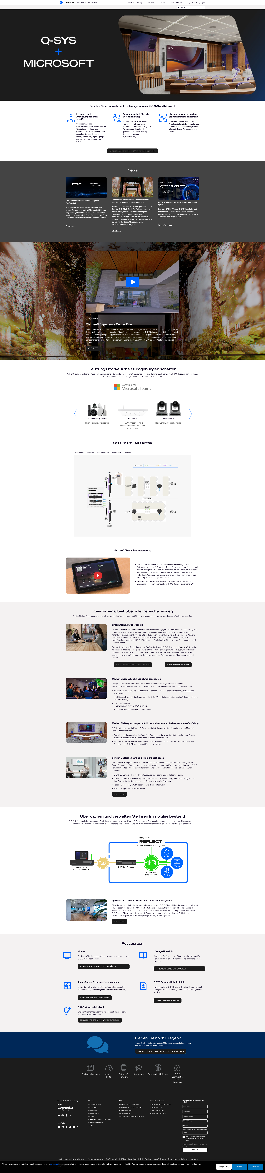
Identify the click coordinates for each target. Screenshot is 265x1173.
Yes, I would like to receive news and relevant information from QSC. (196, 1138)
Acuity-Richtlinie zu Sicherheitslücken (131, 1117)
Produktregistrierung (126, 1110)
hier (196, 697)
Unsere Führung (93, 1113)
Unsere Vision (92, 1107)
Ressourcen (151, 3)
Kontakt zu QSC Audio (157, 1110)
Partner (172, 3)
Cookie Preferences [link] (159, 1159)
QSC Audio (61, 1124)
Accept (239, 1166)
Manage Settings (224, 1166)
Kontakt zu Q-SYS (155, 1107)
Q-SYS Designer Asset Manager (140, 744)
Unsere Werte (92, 1110)
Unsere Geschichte (94, 1104)
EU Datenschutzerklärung (129, 1159)
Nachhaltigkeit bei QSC (95, 1123)
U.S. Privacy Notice (112, 1159)
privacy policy (187, 1146)
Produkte (129, 3)
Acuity (90, 1126)
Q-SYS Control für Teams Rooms (94, 998)
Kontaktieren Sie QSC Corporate (160, 1104)
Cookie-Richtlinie (145, 1159)
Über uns (179, 3)
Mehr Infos (93, 348)
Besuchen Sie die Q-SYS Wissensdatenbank (99, 1020)
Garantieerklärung (125, 1113)
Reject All (255, 1166)
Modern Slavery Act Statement (178, 1159)
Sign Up (195, 1150)
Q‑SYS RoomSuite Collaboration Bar (133, 665)
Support (162, 3)
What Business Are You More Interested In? (195, 1129)
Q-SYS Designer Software (167, 1000)
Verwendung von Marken (96, 1159)
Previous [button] (75, 414)
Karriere (91, 1117)
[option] (97, 411)
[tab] (79, 453)
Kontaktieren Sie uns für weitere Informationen (133, 151)
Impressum (194, 1159)
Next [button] (190, 414)
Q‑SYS (60, 1104)
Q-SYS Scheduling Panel (178, 665)
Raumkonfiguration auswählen (172, 969)
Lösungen (140, 3)
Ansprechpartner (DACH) (158, 1113)
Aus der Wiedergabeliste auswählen (99, 966)
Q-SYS (128, 1104)
